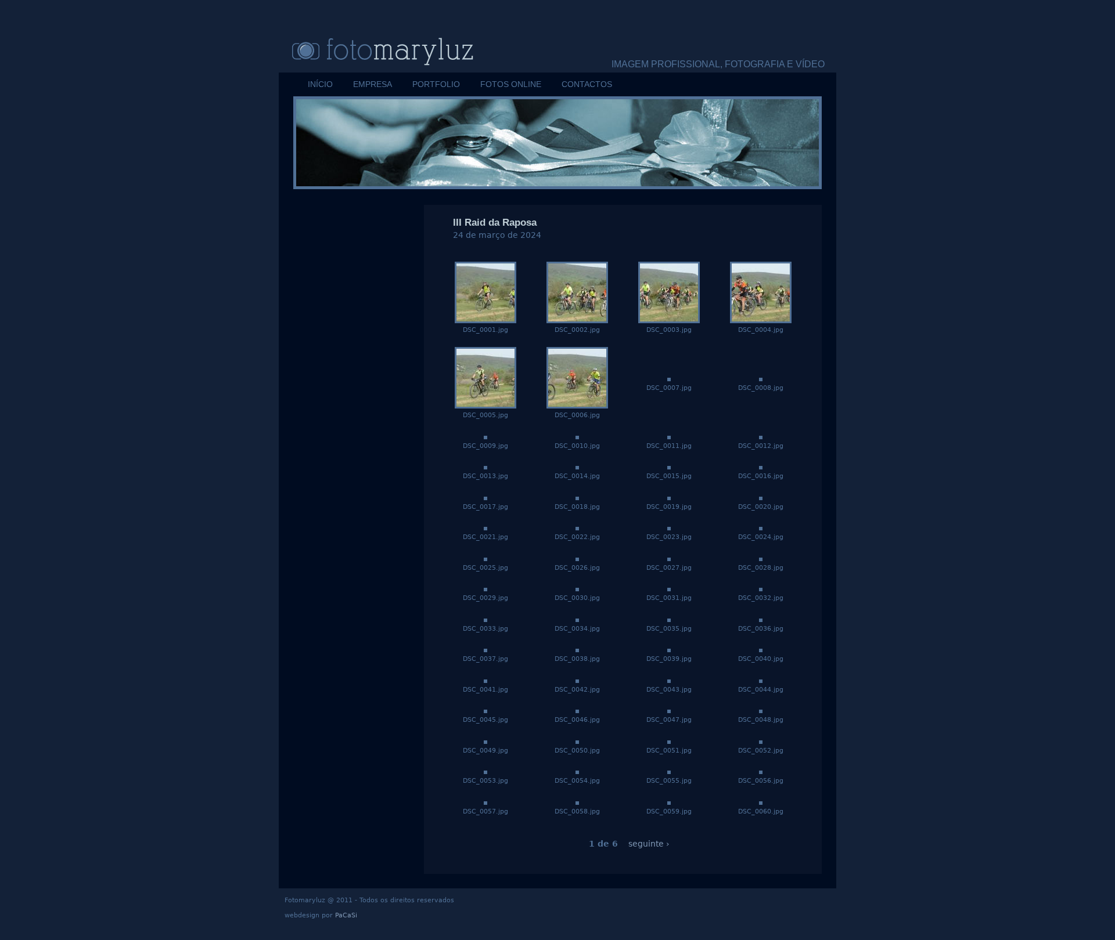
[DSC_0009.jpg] (485, 436)
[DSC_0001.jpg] (485, 320)
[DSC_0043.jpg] (669, 680)
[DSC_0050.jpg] (577, 741)
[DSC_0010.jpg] (577, 436)
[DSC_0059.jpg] (669, 802)
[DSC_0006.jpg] (577, 405)
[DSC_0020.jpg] (760, 497)
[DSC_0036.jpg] (760, 619)
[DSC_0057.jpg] (485, 802)
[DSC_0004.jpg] (761, 320)
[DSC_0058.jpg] (577, 802)
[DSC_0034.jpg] (577, 619)
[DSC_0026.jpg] (577, 558)
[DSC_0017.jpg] (485, 497)
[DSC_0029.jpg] (485, 588)
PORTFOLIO (436, 84)
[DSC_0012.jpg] (760, 436)
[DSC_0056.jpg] (760, 771)
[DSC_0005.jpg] (485, 405)
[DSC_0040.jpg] (760, 649)
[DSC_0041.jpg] (485, 680)
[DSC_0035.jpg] (669, 619)
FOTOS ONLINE (510, 84)
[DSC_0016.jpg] (760, 466)
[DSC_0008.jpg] (760, 378)
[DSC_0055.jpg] (669, 771)
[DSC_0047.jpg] (669, 710)
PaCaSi (346, 915)
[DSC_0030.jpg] (577, 588)
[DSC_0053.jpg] (485, 771)
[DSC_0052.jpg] (760, 741)
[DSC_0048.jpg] (760, 710)
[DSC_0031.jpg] (669, 588)
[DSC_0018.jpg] (577, 497)
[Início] (401, 51)
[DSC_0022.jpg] (577, 527)
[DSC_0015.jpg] (669, 466)
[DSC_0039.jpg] (669, 649)
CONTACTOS (587, 84)
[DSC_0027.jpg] (669, 558)
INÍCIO (320, 84)
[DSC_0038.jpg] (577, 649)
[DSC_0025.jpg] (485, 558)
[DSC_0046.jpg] (577, 710)
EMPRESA (372, 84)
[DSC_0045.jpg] (485, 710)
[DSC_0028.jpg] (760, 558)
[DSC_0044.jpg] (760, 680)
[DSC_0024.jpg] (760, 527)
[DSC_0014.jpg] (577, 466)
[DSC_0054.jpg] (577, 771)
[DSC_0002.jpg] (577, 320)
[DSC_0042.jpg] (577, 680)
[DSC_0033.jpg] (485, 619)
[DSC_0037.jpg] (485, 649)
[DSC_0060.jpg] (760, 802)
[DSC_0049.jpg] (485, 741)
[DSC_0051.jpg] (669, 741)
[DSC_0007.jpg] (669, 378)
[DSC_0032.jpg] (760, 588)
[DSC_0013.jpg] (485, 466)
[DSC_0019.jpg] (669, 497)
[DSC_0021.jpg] (485, 527)
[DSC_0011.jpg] (669, 436)
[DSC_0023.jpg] (669, 527)
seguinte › (649, 843)
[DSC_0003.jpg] (669, 320)
